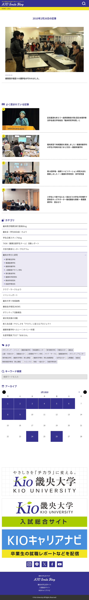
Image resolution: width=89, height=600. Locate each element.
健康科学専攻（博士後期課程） (44, 358)
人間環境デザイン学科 (14, 270)
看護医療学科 (10, 263)
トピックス (28, 361)
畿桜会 (70, 350)
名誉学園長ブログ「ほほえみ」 (16, 335)
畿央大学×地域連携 (11, 301)
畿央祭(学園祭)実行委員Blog (15, 226)
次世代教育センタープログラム (16, 249)
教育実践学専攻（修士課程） (12, 361)
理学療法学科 (10, 259)
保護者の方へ (20, 354)
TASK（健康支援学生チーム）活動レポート (21, 243)
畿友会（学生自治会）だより (15, 232)
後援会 (78, 358)
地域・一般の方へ (39, 361)
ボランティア (6, 350)
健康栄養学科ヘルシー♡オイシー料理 (18, 330)
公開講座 (71, 358)
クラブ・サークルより (12, 289)
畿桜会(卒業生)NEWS (11, 307)
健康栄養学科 (10, 266)
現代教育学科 (10, 273)
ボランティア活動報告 (12, 312)
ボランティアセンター (77, 354)
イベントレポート (10, 295)
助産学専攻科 (10, 284)
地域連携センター (38, 350)
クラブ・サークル (50, 354)
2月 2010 (44, 392)
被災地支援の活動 (10, 318)
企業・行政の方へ (8, 354)
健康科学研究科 (11, 277)
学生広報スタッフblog (12, 238)
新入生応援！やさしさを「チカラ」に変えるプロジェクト (27, 324)
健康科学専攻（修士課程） (22, 358)
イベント (16, 350)
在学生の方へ (61, 358)
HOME (4, 8)
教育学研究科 (10, 280)
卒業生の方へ (62, 350)
